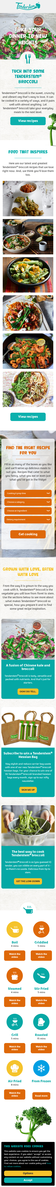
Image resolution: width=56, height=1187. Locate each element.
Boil (15, 942)
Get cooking (28, 534)
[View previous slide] (3, 42)
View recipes (28, 121)
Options (28, 1173)
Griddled (41, 942)
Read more (41, 1095)
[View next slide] (52, 42)
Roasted (41, 1035)
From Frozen (41, 1081)
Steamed (14, 989)
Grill (14, 1035)
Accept (28, 1180)
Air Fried (14, 1081)
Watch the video (14, 955)
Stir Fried (41, 989)
